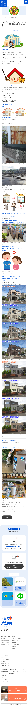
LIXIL (2, 657)
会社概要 (14, 648)
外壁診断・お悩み (5, 640)
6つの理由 (3, 638)
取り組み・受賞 (4, 681)
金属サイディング (5, 665)
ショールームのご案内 (6, 651)
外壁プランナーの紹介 (16, 638)
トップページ (5, 17)
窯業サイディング (5, 663)
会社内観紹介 (14, 642)
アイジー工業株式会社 (6, 659)
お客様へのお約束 (5, 642)
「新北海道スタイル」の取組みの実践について (12, 447)
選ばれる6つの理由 (5, 636)
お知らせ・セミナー (5, 677)
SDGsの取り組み (15, 644)
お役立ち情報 (4, 679)
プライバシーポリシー (17, 704)
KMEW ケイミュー (5, 653)
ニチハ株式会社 (4, 655)
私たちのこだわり (5, 644)
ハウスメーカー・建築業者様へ (8, 673)
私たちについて (15, 636)
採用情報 (22, 669)
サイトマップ (9, 704)
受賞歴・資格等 (15, 640)
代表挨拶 (14, 646)
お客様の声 (3, 675)
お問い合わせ (23, 671)
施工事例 (3, 661)
